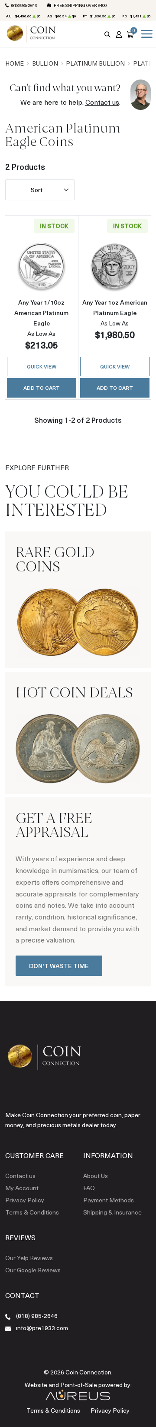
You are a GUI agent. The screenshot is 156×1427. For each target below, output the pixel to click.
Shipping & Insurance (112, 1212)
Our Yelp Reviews (29, 1258)
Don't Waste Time (59, 966)
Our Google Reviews (33, 1270)
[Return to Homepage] (31, 34)
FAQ (89, 1188)
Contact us (102, 101)
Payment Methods (108, 1200)
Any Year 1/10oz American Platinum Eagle (41, 312)
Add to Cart (41, 387)
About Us (95, 1175)
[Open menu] (145, 34)
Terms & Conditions (32, 1212)
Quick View (41, 366)
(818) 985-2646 (24, 5)
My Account (22, 1188)
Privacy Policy (24, 1200)
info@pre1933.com (42, 1328)
